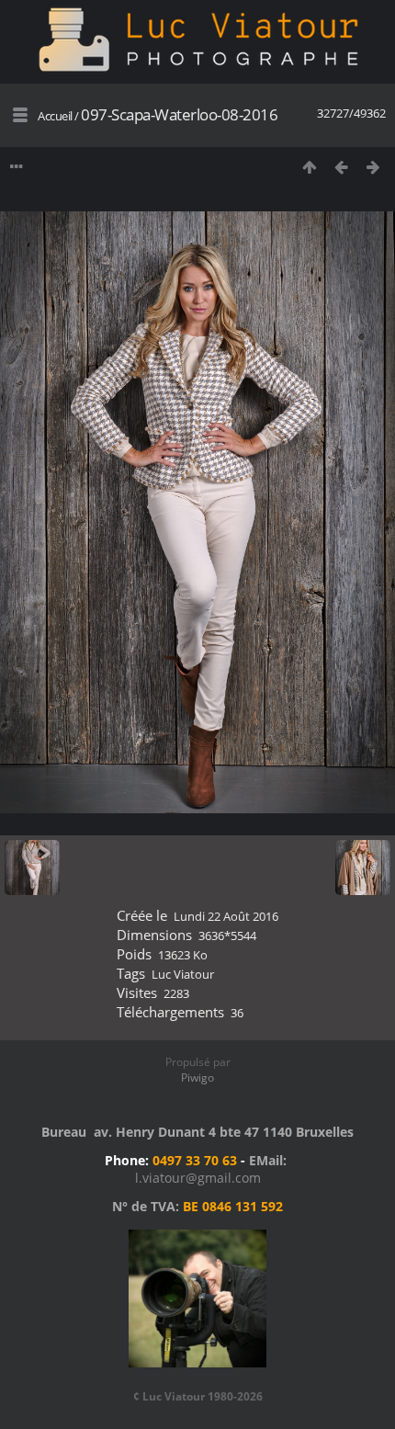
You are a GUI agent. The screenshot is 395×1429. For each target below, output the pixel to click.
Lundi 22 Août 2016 (226, 916)
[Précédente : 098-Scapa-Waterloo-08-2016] (341, 166)
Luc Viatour (183, 974)
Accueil (55, 116)
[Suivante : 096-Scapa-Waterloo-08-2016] (373, 166)
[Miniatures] (309, 166)
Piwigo (197, 1077)
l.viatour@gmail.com (198, 1177)
